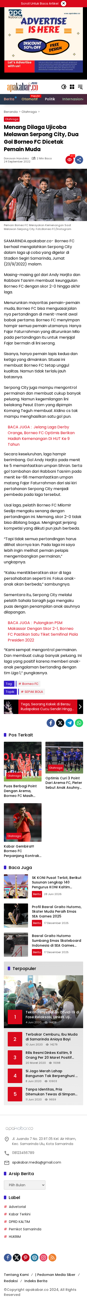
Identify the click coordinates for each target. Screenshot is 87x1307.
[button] (64, 87)
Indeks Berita (35, 1281)
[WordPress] (34, 1257)
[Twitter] (60, 723)
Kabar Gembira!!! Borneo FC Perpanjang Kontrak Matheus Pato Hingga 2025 (21, 851)
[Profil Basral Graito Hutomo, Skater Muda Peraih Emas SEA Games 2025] (16, 915)
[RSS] (52, 1257)
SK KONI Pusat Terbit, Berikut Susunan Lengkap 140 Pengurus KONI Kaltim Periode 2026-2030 (56, 884)
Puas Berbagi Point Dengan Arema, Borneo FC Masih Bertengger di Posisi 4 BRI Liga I (21, 791)
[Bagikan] (79, 160)
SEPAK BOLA (34, 691)
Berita (37, 894)
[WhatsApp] (79, 723)
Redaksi (11, 1281)
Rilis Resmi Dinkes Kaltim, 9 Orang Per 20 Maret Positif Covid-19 (49, 1055)
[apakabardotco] (22, 86)
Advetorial (17, 1206)
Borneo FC (30, 683)
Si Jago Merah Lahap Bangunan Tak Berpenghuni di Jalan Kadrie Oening (52, 1073)
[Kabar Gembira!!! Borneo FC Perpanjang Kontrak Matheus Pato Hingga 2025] (23, 822)
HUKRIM (15, 1236)
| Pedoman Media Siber (55, 1274)
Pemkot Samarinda (25, 1229)
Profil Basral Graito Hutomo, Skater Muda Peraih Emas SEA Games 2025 (56, 911)
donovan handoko (16, 158)
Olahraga (11, 119)
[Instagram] (43, 1257)
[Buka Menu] (72, 87)
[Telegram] (69, 723)
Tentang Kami (16, 1274)
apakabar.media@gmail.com (36, 1162)
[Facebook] (51, 723)
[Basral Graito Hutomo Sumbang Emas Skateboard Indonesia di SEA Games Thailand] (16, 945)
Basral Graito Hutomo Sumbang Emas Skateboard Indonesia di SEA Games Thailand (56, 942)
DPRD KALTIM (19, 1221)
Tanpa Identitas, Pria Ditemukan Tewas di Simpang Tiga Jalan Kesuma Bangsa (52, 1092)
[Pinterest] (25, 1257)
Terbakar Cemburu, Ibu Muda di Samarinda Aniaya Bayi (52, 1037)
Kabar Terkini (19, 1214)
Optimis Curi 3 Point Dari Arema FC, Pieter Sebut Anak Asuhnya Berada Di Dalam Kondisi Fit (63, 783)
